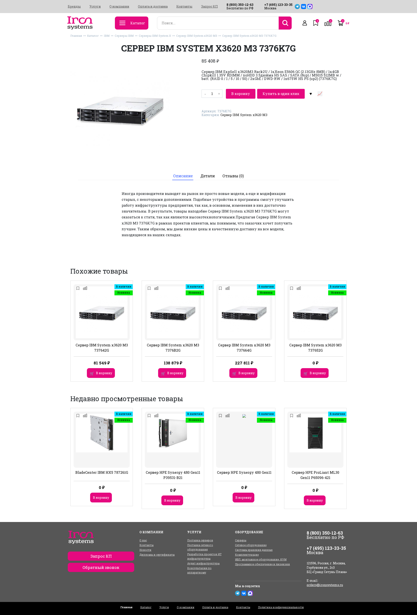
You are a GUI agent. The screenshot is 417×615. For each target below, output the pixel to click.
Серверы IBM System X (155, 35)
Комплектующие (247, 554)
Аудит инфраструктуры (203, 563)
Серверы (240, 540)
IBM (107, 35)
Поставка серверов (200, 540)
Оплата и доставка (153, 6)
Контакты (184, 6)
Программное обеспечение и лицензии (262, 564)
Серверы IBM (124, 35)
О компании (119, 6)
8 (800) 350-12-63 (240, 5)
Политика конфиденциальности (281, 607)
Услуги (95, 6)
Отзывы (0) (233, 175)
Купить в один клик (281, 93)
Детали (207, 175)
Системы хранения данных (254, 550)
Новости (145, 550)
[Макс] (310, 6)
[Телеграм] (297, 6)
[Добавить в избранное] (310, 94)
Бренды (74, 6)
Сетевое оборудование (250, 545)
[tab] (182, 176)
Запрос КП (209, 6)
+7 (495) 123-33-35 (278, 5)
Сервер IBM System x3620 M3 (196, 35)
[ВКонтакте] (303, 6)
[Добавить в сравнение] (320, 94)
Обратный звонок (101, 567)
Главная (76, 35)
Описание (183, 175)
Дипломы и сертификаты (157, 554)
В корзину (240, 93)
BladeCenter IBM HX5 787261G (101, 472)
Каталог (93, 35)
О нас (143, 540)
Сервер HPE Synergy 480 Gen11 (244, 472)
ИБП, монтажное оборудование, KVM (260, 559)
